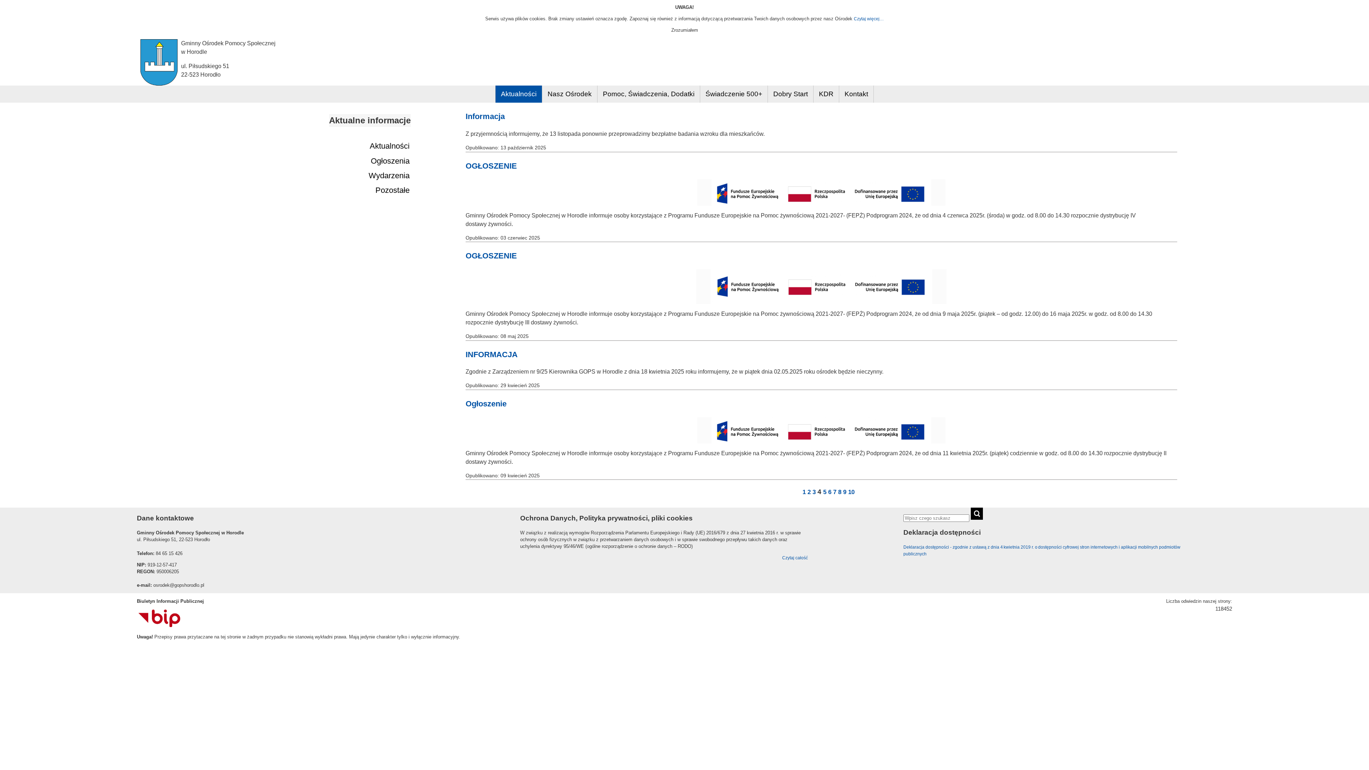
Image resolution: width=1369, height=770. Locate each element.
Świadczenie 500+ (734, 94)
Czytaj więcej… (869, 19)
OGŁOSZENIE (491, 165)
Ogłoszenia (390, 160)
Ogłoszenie (486, 403)
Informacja (485, 116)
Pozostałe (392, 190)
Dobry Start (790, 94)
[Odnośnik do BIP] (159, 625)
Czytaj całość (795, 558)
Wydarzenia (389, 175)
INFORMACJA (492, 354)
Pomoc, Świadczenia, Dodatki (648, 94)
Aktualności (519, 94)
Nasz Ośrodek (570, 94)
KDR (826, 94)
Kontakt (856, 94)
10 (851, 492)
